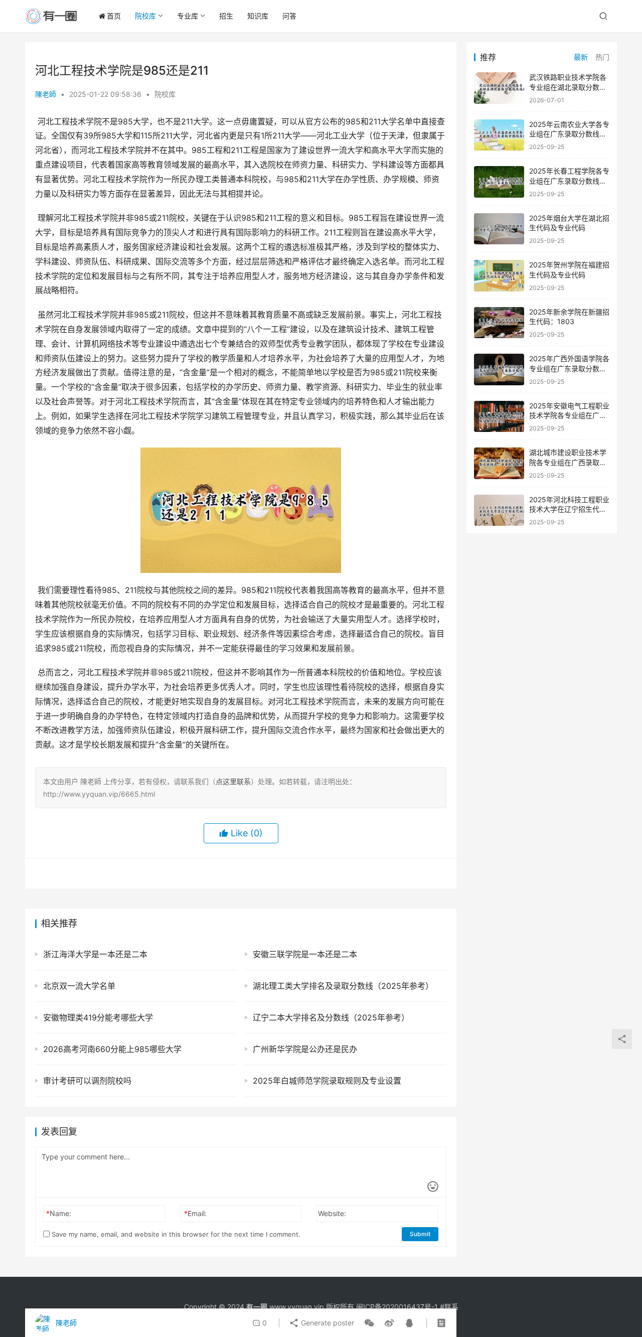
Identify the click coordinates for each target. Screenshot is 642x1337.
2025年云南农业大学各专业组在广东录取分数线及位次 (569, 134)
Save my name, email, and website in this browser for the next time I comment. (175, 1234)
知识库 (257, 16)
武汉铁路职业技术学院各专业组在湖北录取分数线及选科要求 (567, 87)
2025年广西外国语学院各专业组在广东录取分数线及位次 (569, 368)
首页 (114, 16)
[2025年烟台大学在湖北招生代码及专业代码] (499, 229)
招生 (226, 16)
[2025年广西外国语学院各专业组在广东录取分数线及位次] (499, 369)
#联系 (449, 1306)
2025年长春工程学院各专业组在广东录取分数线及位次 (569, 181)
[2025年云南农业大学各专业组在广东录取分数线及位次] (499, 135)
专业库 (187, 16)
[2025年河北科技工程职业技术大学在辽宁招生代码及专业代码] (499, 510)
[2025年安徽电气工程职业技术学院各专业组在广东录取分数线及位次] (499, 416)
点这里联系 (233, 781)
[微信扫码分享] (369, 1323)
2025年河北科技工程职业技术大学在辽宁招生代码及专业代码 (569, 509)
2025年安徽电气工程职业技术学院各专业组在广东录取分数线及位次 (569, 415)
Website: (332, 1213)
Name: (58, 1213)
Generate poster (326, 1322)
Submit (420, 1234)
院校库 (145, 16)
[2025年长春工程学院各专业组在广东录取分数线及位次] (499, 182)
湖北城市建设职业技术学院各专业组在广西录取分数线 (567, 462)
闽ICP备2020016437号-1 (397, 1306)
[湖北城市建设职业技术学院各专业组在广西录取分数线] (499, 463)
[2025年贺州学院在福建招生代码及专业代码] (499, 275)
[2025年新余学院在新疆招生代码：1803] (499, 323)
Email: (195, 1213)
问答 (289, 16)
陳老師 (45, 94)
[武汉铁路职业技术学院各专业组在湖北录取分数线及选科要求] (499, 88)
